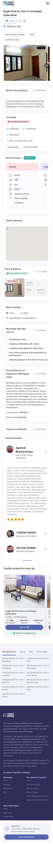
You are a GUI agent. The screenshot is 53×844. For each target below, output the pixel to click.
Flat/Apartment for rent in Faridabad (13, 666)
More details (41, 90)
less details (42, 271)
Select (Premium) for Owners (37, 800)
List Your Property (33, 785)
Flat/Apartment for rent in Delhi (37, 659)
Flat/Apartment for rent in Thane (13, 695)
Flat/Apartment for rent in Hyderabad (37, 674)
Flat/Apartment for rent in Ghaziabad (37, 666)
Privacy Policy (8, 817)
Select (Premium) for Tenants (37, 796)
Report (12, 21)
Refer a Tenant (32, 792)
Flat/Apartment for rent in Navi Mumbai (37, 681)
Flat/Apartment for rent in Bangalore (13, 659)
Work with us (8, 788)
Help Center (7, 813)
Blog (5, 792)
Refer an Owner (32, 788)
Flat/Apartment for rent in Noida (13, 688)
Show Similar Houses (26, 837)
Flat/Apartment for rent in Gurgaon (13, 674)
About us (6, 785)
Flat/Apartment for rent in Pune (37, 688)
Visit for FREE (24, 627)
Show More (27, 560)
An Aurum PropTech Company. (16, 772)
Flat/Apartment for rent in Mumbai (13, 681)
